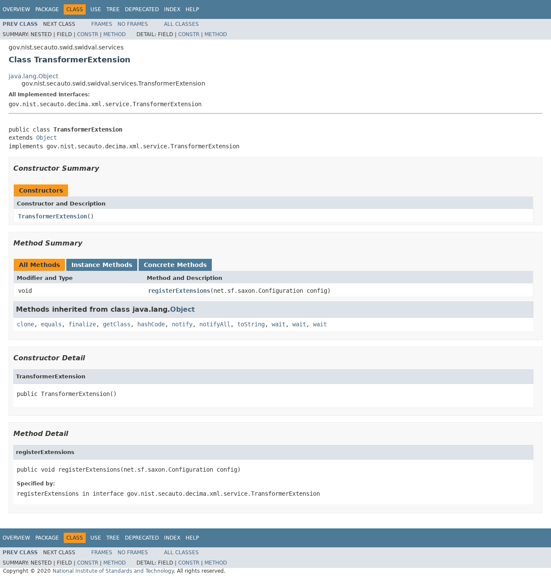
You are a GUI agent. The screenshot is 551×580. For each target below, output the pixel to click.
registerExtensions (179, 290)
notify (182, 324)
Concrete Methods (175, 264)
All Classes (181, 24)
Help (192, 9)
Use (95, 9)
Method (114, 34)
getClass (116, 324)
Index (172, 9)
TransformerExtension (52, 216)
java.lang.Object (33, 76)
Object (46, 137)
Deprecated (142, 9)
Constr (87, 34)
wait (278, 324)
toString (251, 324)
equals (51, 324)
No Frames (133, 24)
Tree (113, 9)
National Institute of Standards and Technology (113, 571)
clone (25, 324)
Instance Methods (101, 264)
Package (47, 9)
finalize (82, 324)
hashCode (151, 324)
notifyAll (214, 324)
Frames (101, 24)
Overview (16, 9)
